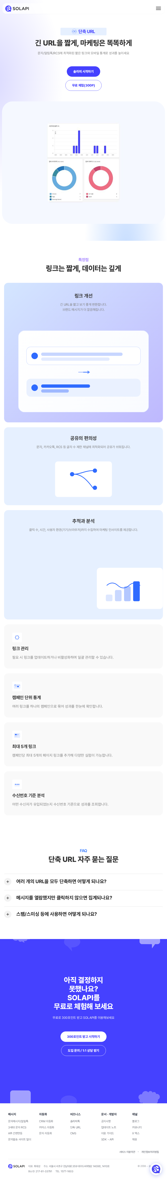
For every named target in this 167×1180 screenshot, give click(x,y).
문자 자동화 (45, 1133)
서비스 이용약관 (127, 1151)
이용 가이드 (107, 1133)
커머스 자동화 (46, 1127)
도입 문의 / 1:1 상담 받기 (83, 1050)
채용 (134, 1139)
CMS (73, 1133)
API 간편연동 (15, 1133)
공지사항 (106, 1121)
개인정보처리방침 (150, 1151)
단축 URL (75, 1127)
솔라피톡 (75, 1121)
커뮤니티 (137, 1127)
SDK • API (107, 1139)
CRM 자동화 (46, 1121)
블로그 (135, 1121)
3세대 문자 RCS (17, 1127)
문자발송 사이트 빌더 (19, 1139)
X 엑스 (136, 1133)
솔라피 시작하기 (83, 71)
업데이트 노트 (108, 1127)
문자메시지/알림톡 (18, 1121)
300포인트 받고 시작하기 (83, 1037)
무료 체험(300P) (83, 85)
